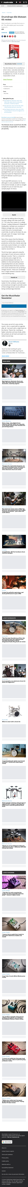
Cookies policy (5, 1161)
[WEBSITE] (10, 345)
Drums (3, 12)
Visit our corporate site (13, 1137)
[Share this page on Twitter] (5, 36)
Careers (4, 1171)
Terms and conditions (7, 1154)
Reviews (12, 32)
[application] (14, 200)
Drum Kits (9, 12)
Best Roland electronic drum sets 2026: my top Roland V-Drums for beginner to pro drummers (14, 111)
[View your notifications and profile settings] (16, 2)
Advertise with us (6, 1164)
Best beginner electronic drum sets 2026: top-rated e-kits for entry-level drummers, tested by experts (13, 102)
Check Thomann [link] (7, 79)
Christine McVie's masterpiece (15, 6)
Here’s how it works (16, 41)
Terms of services (19, 310)
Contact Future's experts (8, 1151)
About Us (4, 1148)
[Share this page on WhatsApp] (7, 36)
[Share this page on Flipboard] (12, 36)
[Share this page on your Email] (15, 36)
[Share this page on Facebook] (2, 36)
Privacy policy (5, 1157)
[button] (2, 2)
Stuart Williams (20, 32)
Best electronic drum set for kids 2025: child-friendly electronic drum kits (13, 106)
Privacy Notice (21, 311)
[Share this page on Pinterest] (10, 36)
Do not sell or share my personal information (13, 1174)
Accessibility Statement (7, 1167)
